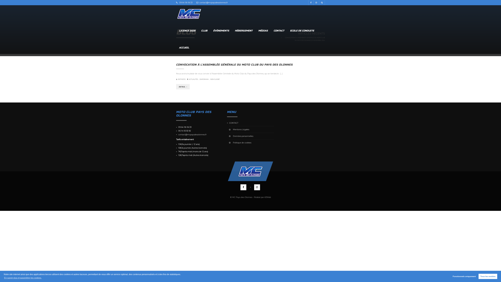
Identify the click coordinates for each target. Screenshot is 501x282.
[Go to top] (250, 171)
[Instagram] (316, 2)
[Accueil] (189, 13)
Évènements (221, 30)
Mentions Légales (241, 129)
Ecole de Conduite (302, 30)
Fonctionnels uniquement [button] (464, 276)
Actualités (193, 79)
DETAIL (182, 87)
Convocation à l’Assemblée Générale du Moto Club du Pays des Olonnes (234, 64)
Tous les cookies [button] (488, 276)
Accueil (184, 47)
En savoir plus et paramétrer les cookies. (23, 278)
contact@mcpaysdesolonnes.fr (192, 134)
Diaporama (204, 79)
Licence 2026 (187, 30)
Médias (263, 30)
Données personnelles (243, 136)
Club (204, 30)
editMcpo (182, 79)
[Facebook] (310, 2)
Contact (279, 30)
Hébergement (244, 30)
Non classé (215, 79)
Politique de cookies (242, 143)
